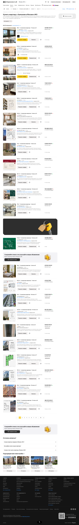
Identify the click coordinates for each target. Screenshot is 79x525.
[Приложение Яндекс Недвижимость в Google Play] (71, 517)
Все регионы (66, 486)
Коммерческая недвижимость (22, 501)
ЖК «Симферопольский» (21, 176)
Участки (18, 498)
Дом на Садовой (20, 388)
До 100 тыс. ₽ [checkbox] (31, 228)
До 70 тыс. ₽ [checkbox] (23, 228)
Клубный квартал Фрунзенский (23, 312)
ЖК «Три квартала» (20, 297)
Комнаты (18, 496)
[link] (74, 2)
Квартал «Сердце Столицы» (22, 30)
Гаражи (18, 494)
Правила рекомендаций (43, 509)
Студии (4, 499)
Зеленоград (50, 483)
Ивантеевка (50, 488)
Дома (18, 499)
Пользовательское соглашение (32, 509)
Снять (36, 494)
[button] (48, 2)
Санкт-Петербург (38, 481)
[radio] (22, 417)
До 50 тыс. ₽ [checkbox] (16, 228)
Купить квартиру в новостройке (54, 501)
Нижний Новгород (38, 488)
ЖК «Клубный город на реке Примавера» (24, 191)
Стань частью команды (20, 509)
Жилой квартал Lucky (21, 131)
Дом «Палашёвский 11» (21, 373)
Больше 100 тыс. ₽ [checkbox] (9, 231)
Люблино (5, 484)
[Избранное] (46, 2)
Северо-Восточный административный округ (25, 479)
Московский (50, 484)
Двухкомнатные (6, 498)
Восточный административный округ (24, 481)
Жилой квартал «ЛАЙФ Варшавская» (24, 240)
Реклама (13, 509)
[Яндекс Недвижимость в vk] (71, 509)
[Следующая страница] (43, 417)
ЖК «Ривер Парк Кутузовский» (23, 161)
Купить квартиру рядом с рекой (54, 498)
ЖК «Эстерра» (19, 49)
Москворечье (5, 488)
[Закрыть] (75, 8)
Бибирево (18, 488)
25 (40, 417)
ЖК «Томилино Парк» (21, 146)
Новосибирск (37, 483)
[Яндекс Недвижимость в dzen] (73, 509)
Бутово (4, 481)
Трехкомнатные (6, 501)
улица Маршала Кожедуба (25, 116)
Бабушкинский (19, 483)
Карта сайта (56, 509)
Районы (65, 479)
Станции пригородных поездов (69, 483)
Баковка (4, 479)
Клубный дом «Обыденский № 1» (23, 342)
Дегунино (5, 483)
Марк (4, 486)
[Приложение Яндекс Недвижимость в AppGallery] (73, 517)
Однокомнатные (6, 496)
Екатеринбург (37, 484)
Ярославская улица (23, 327)
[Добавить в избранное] (40, 39)
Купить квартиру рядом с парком (54, 496)
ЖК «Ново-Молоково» (21, 207)
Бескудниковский (20, 486)
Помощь (51, 509)
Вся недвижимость (6, 509)
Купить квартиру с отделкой (53, 503)
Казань (36, 486)
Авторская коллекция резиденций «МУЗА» (25, 101)
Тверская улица (23, 268)
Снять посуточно (38, 496)
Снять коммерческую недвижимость (55, 499)
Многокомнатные (6, 494)
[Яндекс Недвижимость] (10, 2)
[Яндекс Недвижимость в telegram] (75, 509)
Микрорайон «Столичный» (22, 86)
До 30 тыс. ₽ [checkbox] (8, 228)
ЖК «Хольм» (19, 283)
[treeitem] (6, 5)
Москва (18, 116)
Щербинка (50, 479)
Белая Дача (19, 484)
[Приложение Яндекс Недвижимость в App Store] (69, 517)
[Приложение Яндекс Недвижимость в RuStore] (75, 517)
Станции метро (66, 481)
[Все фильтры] (4, 9)
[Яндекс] (74, 522)
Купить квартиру (51, 494)
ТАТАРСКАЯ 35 (20, 403)
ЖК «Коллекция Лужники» (22, 67)
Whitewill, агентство (24, 36)
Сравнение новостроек (68, 484)
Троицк (49, 486)
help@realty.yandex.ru (26, 516)
